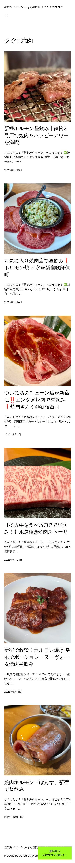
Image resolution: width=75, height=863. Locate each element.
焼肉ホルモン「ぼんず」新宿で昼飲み (36, 785)
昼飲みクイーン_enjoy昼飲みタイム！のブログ (33, 7)
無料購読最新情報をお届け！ (54, 852)
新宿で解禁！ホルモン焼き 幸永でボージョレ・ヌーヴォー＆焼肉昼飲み (37, 657)
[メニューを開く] (6, 15)
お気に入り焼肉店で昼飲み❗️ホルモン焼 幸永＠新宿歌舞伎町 (37, 268)
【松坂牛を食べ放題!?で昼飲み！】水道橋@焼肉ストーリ (36, 528)
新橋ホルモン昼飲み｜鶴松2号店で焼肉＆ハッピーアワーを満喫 (36, 135)
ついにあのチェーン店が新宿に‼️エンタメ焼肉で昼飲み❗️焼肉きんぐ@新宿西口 (36, 400)
